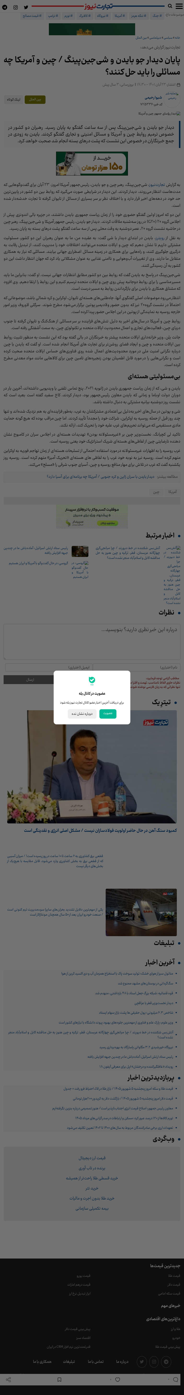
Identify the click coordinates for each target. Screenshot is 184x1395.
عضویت (108, 713)
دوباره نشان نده (82, 714)
